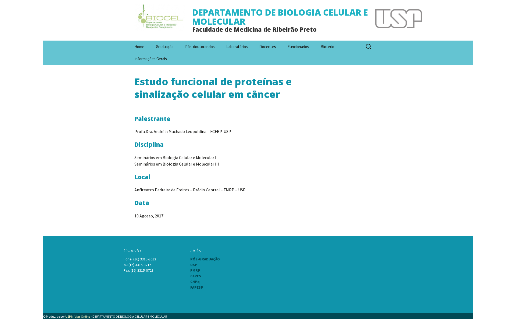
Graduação (165, 46)
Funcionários (298, 46)
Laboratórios (237, 46)
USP (193, 264)
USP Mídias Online (77, 316)
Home (139, 46)
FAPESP (196, 287)
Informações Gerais (150, 58)
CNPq (195, 281)
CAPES (195, 276)
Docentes (267, 46)
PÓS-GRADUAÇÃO (205, 259)
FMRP (195, 270)
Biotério (327, 46)
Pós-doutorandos (200, 46)
